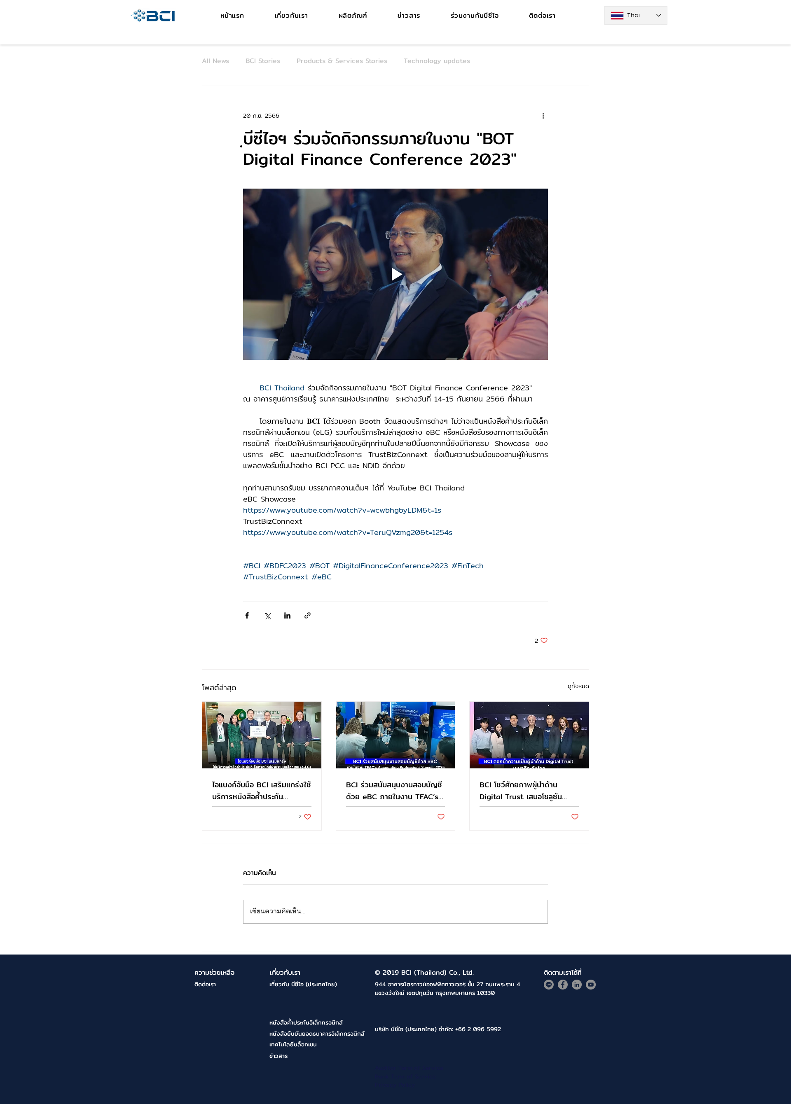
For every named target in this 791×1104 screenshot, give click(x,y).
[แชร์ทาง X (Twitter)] (267, 615)
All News (215, 61)
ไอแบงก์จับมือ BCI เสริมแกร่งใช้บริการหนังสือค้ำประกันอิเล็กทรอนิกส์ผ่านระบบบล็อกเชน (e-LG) (261, 791)
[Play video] (395, 274)
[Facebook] (563, 985)
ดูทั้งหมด (578, 686)
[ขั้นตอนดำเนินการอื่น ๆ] (543, 116)
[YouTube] (591, 985)
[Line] (549, 985)
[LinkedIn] (577, 985)
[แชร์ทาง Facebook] (247, 615)
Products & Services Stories (342, 61)
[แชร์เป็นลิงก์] (307, 615)
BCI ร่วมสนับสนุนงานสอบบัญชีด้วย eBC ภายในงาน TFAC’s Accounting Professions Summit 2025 (394, 791)
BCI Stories (263, 61)
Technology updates (437, 61)
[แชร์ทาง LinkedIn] (287, 615)
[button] (353, 15)
